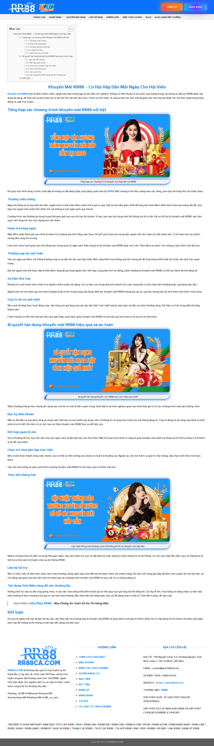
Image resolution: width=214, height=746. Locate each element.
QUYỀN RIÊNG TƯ (89, 673)
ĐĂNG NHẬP (86, 695)
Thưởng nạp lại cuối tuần (39, 47)
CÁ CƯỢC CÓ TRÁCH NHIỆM (95, 706)
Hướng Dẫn (112, 17)
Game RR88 (55, 17)
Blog (148, 17)
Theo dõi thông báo (37, 69)
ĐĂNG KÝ (84, 689)
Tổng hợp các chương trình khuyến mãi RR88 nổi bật (46, 37)
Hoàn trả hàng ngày (37, 44)
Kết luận (26, 78)
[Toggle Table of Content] (69, 29)
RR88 (111, 191)
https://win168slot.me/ (170, 682)
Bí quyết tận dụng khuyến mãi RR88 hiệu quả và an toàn (48, 56)
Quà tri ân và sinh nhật (38, 53)
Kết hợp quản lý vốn (37, 63)
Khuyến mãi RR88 (18, 93)
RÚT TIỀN (84, 684)
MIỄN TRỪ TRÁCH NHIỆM (93, 668)
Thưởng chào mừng (37, 41)
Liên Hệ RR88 (96, 17)
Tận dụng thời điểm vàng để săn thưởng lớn (47, 75)
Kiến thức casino (132, 17)
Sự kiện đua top (36, 50)
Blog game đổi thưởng (168, 17)
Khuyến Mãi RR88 (75, 17)
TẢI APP (83, 701)
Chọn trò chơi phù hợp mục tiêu (42, 66)
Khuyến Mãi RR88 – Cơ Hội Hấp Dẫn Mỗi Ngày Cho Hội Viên (43, 33)
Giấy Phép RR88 (40, 603)
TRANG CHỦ (39, 17)
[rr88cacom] (31, 7)
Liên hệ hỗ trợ (35, 72)
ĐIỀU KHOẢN (86, 662)
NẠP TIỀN (84, 678)
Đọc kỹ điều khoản (37, 60)
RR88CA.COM (15, 670)
